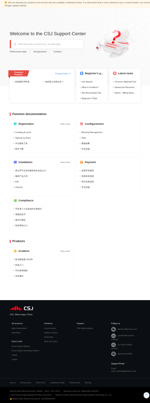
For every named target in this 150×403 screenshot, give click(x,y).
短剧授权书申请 (22, 82)
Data (84, 138)
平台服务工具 (21, 143)
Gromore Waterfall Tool (125, 82)
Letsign (14, 359)
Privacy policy (25, 383)
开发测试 (19, 276)
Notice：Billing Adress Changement (126, 93)
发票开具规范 (88, 170)
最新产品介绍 (21, 176)
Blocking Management (92, 132)
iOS (17, 181)
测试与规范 (20, 220)
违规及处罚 (20, 214)
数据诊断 (86, 143)
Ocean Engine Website (21, 346)
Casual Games (50, 328)
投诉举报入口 (21, 225)
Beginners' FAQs (89, 98)
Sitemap (88, 383)
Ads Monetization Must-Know (93, 93)
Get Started (87, 82)
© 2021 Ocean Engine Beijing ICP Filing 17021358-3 (31, 395)
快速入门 (19, 265)
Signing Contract (23, 138)
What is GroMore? (90, 87)
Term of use (40, 383)
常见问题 (86, 149)
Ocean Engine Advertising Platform (25, 351)
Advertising (16, 333)
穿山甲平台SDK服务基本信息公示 (30, 170)
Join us (13, 383)
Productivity (48, 337)
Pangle (14, 355)
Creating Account (23, 132)
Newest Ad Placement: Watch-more (126, 87)
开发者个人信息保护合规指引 (28, 209)
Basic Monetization (19, 328)
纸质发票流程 (88, 176)
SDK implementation (85, 328)
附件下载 (19, 149)
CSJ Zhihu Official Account (121, 347)
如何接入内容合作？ (54, 82)
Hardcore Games (51, 333)
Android (18, 187)
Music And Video (50, 341)
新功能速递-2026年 (24, 259)
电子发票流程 (88, 181)
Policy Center (74, 383)
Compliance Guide (57, 383)
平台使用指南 (21, 270)
